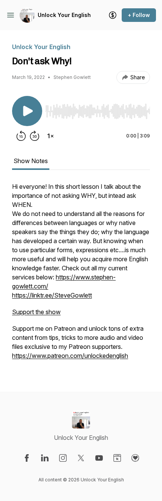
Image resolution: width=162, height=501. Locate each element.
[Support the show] (112, 15)
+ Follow (139, 15)
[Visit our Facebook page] (27, 458)
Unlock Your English (64, 15)
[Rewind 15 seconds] (21, 136)
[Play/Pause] (27, 111)
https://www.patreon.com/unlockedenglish (70, 355)
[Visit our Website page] (117, 458)
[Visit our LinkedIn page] (45, 458)
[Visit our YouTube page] (99, 458)
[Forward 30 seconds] (34, 136)
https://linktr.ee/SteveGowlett (52, 295)
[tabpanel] (81, 275)
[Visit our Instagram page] (63, 458)
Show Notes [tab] (31, 161)
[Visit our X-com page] (81, 458)
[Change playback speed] (50, 136)
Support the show (36, 312)
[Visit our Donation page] (135, 458)
